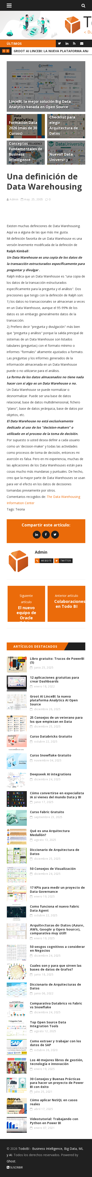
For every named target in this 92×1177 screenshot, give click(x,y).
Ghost (11, 1161)
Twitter (66, 560)
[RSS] (74, 43)
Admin (14, 199)
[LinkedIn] (67, 43)
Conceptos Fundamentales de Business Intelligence (51, 51)
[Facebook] (46, 534)
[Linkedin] (37, 534)
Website (46, 560)
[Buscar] (83, 5)
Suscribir (16, 1167)
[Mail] (81, 43)
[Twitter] (59, 43)
